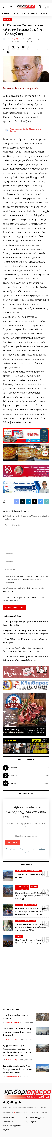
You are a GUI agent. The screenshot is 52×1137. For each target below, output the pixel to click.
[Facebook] (26, 768)
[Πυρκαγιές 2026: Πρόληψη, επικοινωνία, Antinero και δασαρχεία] (42, 1031)
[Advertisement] (26, 978)
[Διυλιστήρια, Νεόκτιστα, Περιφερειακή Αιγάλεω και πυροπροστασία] (42, 1068)
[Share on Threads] (18, 47)
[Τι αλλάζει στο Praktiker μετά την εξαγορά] (8, 875)
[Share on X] (13, 47)
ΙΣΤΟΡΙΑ (34, 886)
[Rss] (20, 1102)
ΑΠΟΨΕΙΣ (7, 19)
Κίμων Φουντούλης (12, 1022)
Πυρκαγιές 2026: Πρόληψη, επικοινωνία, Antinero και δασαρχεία (17, 1032)
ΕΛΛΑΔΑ (19, 905)
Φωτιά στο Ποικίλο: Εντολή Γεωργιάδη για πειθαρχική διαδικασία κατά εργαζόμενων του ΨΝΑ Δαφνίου (31, 911)
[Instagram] (26, 775)
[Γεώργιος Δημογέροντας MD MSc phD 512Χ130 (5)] (26, 486)
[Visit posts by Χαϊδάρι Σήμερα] (4, 39)
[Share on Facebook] (8, 47)
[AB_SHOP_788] (26, 435)
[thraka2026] (26, 671)
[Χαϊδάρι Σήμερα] (26, 7)
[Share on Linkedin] (28, 501)
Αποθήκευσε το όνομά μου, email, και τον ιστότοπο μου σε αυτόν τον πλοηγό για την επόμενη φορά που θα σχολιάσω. (27, 579)
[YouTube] (12, 1102)
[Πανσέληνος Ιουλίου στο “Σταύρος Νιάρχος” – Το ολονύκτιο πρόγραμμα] (8, 941)
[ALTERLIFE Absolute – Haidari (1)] (26, 745)
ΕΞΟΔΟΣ (19, 936)
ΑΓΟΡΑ (19, 921)
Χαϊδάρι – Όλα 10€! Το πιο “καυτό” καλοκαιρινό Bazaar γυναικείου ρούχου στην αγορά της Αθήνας (31, 927)
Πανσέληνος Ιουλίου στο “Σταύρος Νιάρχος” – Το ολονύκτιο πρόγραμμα (30, 941)
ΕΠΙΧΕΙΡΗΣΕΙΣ (21, 871)
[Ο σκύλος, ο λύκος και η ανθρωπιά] (42, 1017)
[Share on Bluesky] (23, 47)
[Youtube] (26, 783)
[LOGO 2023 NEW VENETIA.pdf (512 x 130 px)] (26, 471)
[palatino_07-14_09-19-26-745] (26, 452)
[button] (5, 6)
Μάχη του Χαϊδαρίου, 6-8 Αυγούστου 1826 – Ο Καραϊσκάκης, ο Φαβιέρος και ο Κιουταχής (32, 895)
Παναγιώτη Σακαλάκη (39, 1112)
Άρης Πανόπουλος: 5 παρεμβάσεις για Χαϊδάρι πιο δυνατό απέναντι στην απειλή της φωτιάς (17, 1050)
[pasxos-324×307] (24, 714)
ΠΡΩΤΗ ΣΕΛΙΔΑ (35, 871)
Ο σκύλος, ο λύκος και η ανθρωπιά (15, 1016)
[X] (8, 1102)
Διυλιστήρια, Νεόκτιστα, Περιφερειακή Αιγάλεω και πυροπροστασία (18, 1069)
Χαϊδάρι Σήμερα (15, 39)
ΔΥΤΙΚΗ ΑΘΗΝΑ (22, 886)
